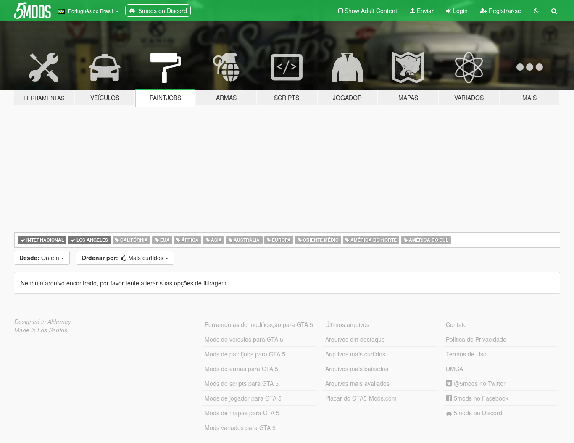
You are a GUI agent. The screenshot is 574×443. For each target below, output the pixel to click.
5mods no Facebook (480, 398)
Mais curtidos (123, 257)
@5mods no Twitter (479, 383)
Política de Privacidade (476, 339)
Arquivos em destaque (355, 339)
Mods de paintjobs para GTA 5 (245, 354)
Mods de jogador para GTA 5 (243, 398)
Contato (456, 324)
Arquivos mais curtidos (355, 354)
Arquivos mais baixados (356, 368)
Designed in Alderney (42, 321)
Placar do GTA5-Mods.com (361, 398)
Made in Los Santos (40, 330)
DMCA (454, 368)
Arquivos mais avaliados (357, 383)
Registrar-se (504, 10)
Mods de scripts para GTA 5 (242, 383)
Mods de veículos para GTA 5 (244, 339)
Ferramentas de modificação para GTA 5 (259, 324)
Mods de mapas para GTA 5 (242, 413)
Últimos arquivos (347, 324)
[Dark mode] (536, 10)
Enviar (424, 10)
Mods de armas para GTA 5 (241, 368)
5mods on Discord (477, 413)
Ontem (40, 257)
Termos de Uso (466, 354)
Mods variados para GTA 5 (240, 427)
